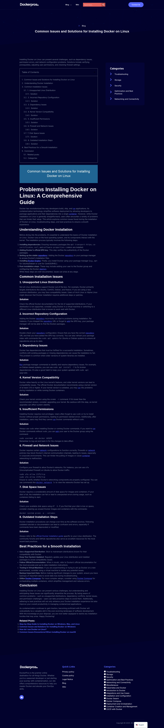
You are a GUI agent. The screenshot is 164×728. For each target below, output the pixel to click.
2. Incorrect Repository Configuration (43, 97)
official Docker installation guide (49, 536)
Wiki (77, 5)
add (68, 321)
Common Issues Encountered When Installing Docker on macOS (48, 632)
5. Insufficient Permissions (39, 119)
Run (21, 364)
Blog (67, 5)
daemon (42, 269)
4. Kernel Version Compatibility (41, 112)
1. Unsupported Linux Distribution (41, 90)
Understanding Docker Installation (38, 83)
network (43, 450)
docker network (44, 482)
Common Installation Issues (35, 87)
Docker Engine (34, 261)
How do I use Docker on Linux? (33, 629)
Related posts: (33, 154)
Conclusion (29, 151)
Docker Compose (33, 578)
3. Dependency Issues (37, 104)
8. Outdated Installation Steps (40, 140)
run (74, 208)
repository (42, 255)
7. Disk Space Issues (36, 133)
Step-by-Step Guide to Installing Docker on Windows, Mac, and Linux (50, 624)
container (73, 214)
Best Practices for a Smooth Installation (40, 147)
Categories (32, 158)
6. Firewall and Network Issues (40, 126)
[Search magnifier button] (103, 5)
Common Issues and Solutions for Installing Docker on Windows (48, 627)
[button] (94, 72)
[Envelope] (22, 697)
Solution (33, 94)
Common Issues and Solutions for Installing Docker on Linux (49, 79)
